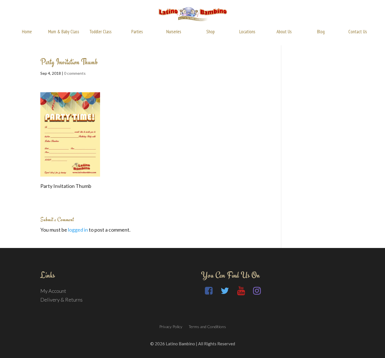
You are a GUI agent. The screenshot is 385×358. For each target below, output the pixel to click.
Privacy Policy (170, 326)
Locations (247, 31)
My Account (53, 291)
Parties (137, 31)
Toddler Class (100, 31)
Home (27, 31)
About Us (284, 31)
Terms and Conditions (207, 326)
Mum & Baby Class (63, 31)
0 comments (75, 73)
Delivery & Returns (61, 299)
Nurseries (173, 31)
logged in (78, 230)
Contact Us (357, 31)
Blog (321, 31)
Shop (210, 31)
